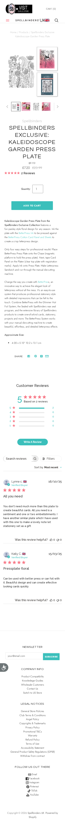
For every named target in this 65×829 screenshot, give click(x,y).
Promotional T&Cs (32, 731)
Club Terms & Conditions (33, 715)
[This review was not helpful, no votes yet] (58, 539)
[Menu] (7, 20)
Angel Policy (32, 719)
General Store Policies (32, 711)
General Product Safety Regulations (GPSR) (32, 752)
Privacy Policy (32, 727)
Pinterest (34, 786)
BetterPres (43, 282)
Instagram (34, 782)
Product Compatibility (32, 676)
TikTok (34, 790)
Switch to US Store (32, 692)
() (51, 9)
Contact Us (32, 688)
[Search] (56, 20)
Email (34, 774)
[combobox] (48, 467)
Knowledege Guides (32, 680)
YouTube (34, 794)
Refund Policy (32, 739)
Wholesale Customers (32, 684)
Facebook (34, 778)
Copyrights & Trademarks (33, 723)
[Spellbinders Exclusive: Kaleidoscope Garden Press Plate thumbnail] (16, 106)
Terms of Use (32, 743)
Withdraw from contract (32, 756)
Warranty (32, 735)
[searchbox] (17, 459)
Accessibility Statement (32, 748)
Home (13, 32)
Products (23, 32)
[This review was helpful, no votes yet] (51, 539)
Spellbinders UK (36, 813)
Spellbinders (32, 121)
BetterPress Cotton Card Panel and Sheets (29, 237)
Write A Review (33, 442)
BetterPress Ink (26, 233)
